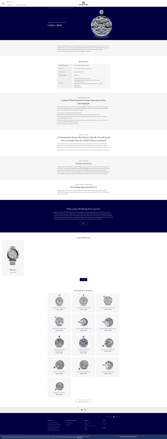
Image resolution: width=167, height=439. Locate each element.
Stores (104, 427)
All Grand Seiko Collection (52, 422)
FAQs (86, 427)
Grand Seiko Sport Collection (53, 429)
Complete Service (88, 422)
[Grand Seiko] (83, 3)
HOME (49, 7)
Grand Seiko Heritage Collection (53, 427)
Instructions (87, 424)
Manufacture (68, 424)
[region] (83, 436)
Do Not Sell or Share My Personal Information (128, 436)
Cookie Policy (79, 437)
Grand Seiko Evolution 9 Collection (54, 425)
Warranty (86, 429)
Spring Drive (66, 7)
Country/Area (11, 1)
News (104, 420)
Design (67, 425)
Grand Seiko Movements (59, 7)
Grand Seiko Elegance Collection (54, 430)
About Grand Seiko (69, 422)
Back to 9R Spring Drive (83, 401)
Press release (105, 422)
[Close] (164, 436)
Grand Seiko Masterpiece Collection (54, 424)
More (83, 223)
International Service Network (90, 425)
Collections (10, 5)
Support (86, 420)
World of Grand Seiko (21, 5)
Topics (104, 424)
